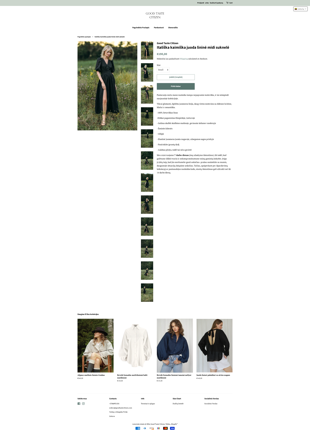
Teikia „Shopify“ (172, 424)
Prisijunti (200, 3)
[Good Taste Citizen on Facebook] (79, 404)
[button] (300, 9)
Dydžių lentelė (178, 403)
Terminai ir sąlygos (148, 403)
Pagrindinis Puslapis (140, 27)
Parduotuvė (159, 27)
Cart (230, 3)
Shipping (184, 58)
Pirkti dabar (176, 86)
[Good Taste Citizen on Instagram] (83, 404)
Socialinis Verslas (210, 403)
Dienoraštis (173, 27)
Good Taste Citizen (158, 424)
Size (159, 65)
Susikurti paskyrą (216, 3)
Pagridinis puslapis (84, 37)
